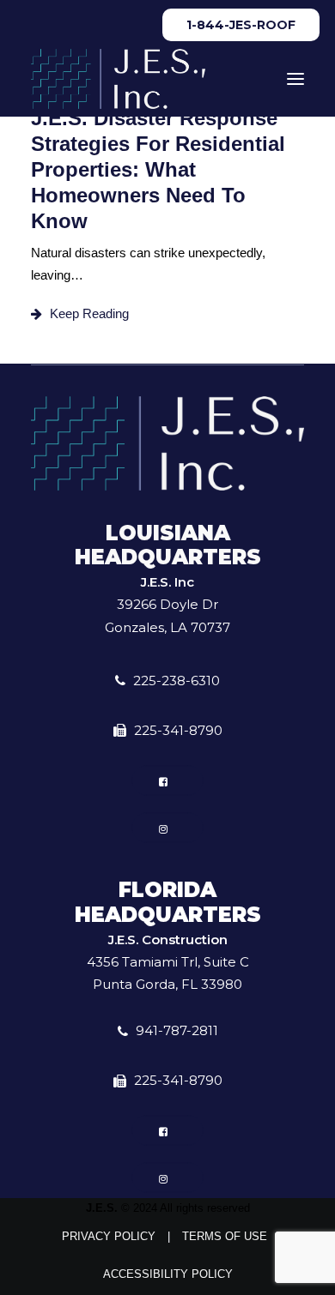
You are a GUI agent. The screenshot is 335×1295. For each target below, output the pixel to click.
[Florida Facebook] (168, 1131)
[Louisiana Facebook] (168, 780)
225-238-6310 (176, 680)
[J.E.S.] (118, 79)
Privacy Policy (108, 1236)
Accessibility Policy (168, 1274)
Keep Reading (89, 313)
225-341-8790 (178, 730)
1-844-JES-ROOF (240, 25)
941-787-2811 (177, 1030)
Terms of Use (224, 1236)
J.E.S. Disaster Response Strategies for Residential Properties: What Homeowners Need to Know (158, 169)
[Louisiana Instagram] (168, 827)
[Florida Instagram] (168, 1178)
